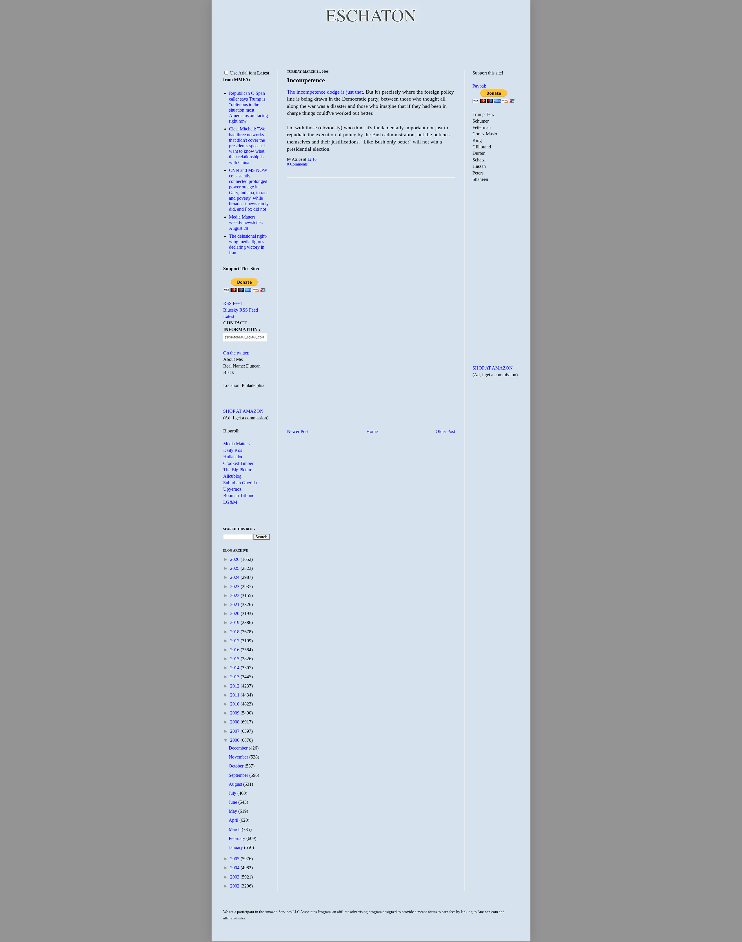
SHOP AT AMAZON (243, 411)
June (233, 802)
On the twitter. (236, 352)
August (236, 784)
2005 (235, 858)
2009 (235, 712)
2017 (235, 640)
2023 (235, 586)
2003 (235, 876)
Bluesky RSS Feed (240, 310)
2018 (235, 631)
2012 (235, 685)
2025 (235, 568)
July (233, 793)
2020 (235, 613)
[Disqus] (371, 254)
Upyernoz (232, 489)
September (239, 775)
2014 (235, 667)
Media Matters (236, 443)
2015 (235, 658)
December (239, 747)
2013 (235, 676)
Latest (228, 316)
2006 (235, 740)
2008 (235, 721)
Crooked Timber (238, 463)
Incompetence (306, 80)
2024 (235, 577)
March (235, 829)
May (233, 811)
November (239, 756)
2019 (235, 622)
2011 (235, 694)
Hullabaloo (233, 456)
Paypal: (479, 85)
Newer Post (297, 431)
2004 (235, 867)
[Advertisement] (371, 46)
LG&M (230, 502)
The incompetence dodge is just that (325, 92)
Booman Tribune (238, 495)
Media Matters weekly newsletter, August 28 (246, 222)
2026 (235, 559)
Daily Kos (232, 450)
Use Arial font (243, 72)
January (236, 847)
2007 (235, 731)
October (237, 765)
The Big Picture (237, 469)
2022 (235, 595)
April (234, 820)
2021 (235, 604)
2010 (235, 703)
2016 (235, 649)
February (237, 838)
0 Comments (297, 164)
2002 (235, 885)
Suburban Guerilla (240, 482)
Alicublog (232, 476)
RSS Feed (232, 303)
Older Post (445, 431)
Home (372, 431)
